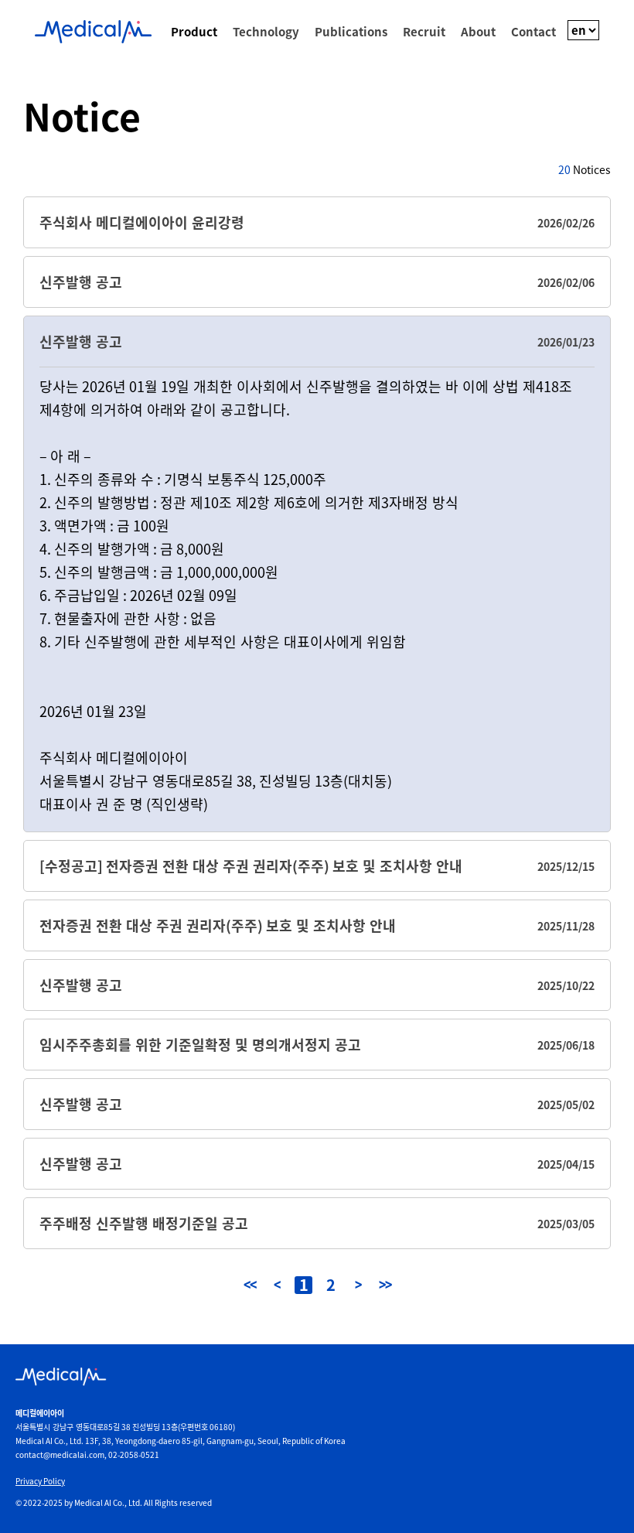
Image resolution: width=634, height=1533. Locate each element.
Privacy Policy (40, 1481)
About (478, 31)
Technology (266, 31)
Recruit (424, 31)
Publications (351, 31)
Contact (533, 31)
